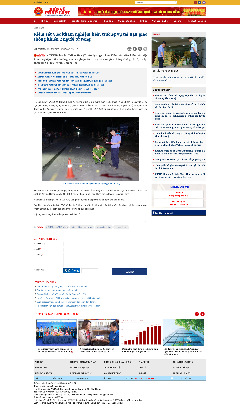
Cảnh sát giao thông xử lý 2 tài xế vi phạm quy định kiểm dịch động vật (67, 302)
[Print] (129, 49)
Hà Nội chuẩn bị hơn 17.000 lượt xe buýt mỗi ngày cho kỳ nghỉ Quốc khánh (69, 298)
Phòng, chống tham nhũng (118, 362)
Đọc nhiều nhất (162, 90)
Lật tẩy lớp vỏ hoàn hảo (165, 70)
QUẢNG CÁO (82, 378)
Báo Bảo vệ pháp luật (163, 213)
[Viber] (140, 49)
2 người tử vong (121, 227)
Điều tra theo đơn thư (80, 373)
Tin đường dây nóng (183, 362)
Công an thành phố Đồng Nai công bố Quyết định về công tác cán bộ (180, 105)
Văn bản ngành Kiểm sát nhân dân (179, 202)
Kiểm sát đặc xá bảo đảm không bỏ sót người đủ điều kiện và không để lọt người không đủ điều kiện (180, 126)
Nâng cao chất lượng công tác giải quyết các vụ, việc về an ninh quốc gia (179, 78)
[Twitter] (145, 49)
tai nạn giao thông (104, 227)
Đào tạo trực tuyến (103, 407)
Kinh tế (143, 21)
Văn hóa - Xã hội (160, 21)
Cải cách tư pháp (126, 21)
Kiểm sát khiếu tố (43, 373)
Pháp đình (108, 21)
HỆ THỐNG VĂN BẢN (179, 187)
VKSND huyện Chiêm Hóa (57, 227)
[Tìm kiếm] (176, 2)
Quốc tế (177, 21)
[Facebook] (135, 49)
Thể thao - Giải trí (182, 373)
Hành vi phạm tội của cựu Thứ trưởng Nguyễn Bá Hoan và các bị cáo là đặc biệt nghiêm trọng (180, 152)
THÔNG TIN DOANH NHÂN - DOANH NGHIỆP (57, 314)
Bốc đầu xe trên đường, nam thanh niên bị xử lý (57, 290)
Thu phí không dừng (83, 407)
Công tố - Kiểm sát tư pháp (85, 21)
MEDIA (156, 34)
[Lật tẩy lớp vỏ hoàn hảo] (179, 52)
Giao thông (39, 28)
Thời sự (44, 21)
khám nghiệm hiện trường (82, 227)
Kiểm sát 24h (59, 21)
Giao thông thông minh (62, 407)
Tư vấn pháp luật (112, 368)
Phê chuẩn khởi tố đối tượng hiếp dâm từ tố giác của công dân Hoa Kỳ (180, 97)
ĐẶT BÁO (107, 378)
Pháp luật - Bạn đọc (196, 21)
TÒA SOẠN (57, 378)
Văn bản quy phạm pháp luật (178, 194)
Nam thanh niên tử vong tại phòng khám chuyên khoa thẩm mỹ (180, 135)
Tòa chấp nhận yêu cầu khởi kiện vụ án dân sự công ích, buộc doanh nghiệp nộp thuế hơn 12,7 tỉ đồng (180, 116)
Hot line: (141, 378)
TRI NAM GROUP (42, 407)
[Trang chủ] (37, 378)
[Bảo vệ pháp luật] (54, 11)
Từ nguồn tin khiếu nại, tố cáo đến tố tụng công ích (180, 159)
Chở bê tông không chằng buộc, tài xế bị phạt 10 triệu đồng (62, 286)
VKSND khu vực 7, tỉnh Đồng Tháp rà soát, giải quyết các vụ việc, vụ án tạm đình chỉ (180, 175)
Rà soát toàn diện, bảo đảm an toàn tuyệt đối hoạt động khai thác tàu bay (68, 306)
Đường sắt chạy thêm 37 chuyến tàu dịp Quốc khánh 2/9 (61, 294)
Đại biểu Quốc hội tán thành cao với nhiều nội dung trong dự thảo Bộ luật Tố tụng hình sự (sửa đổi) (180, 143)
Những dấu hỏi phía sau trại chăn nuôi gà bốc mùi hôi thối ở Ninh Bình (180, 167)
